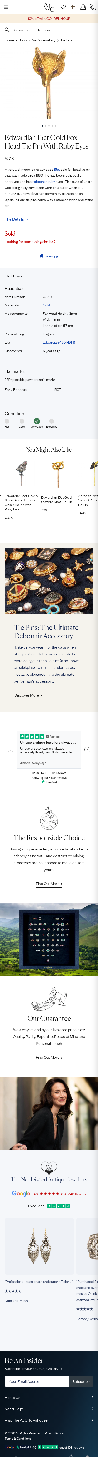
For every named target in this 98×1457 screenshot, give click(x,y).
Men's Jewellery (43, 39)
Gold (46, 304)
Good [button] (22, 426)
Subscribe (81, 1381)
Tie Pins (66, 39)
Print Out (51, 256)
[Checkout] (83, 7)
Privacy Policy (54, 1433)
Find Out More (47, 883)
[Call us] (93, 7)
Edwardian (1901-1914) (59, 341)
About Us (12, 1397)
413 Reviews (78, 1193)
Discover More (26, 694)
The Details (14, 218)
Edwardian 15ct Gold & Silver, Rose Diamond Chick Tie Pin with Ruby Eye (21, 502)
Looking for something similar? (30, 241)
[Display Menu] (5, 7)
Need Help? (14, 1408)
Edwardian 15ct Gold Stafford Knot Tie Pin (56, 499)
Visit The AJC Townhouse (26, 1420)
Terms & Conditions (18, 1438)
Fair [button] (7, 426)
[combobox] (49, 30)
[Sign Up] (63, 7)
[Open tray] (73, 7)
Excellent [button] (51, 426)
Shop (23, 39)
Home (9, 39)
